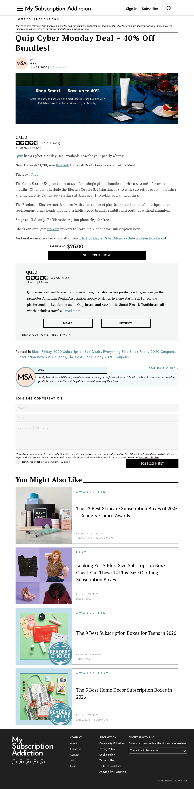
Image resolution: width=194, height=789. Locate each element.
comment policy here (149, 457)
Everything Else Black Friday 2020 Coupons (139, 351)
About (73, 743)
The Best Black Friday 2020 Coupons (98, 357)
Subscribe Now (97, 255)
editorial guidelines (157, 26)
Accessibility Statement (112, 771)
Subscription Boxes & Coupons (41, 357)
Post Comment (152, 463)
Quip (19, 156)
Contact (74, 754)
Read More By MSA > (163, 368)
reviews (53, 229)
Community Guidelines (112, 743)
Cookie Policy (107, 754)
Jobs (73, 760)
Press (73, 766)
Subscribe (150, 8)
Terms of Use (106, 760)
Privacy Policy (107, 749)
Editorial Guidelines (110, 766)
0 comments (58, 67)
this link (62, 165)
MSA (33, 63)
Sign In (131, 8)
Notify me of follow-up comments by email (46, 461)
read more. (73, 311)
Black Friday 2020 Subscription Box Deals (66, 351)
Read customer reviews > (46, 334)
